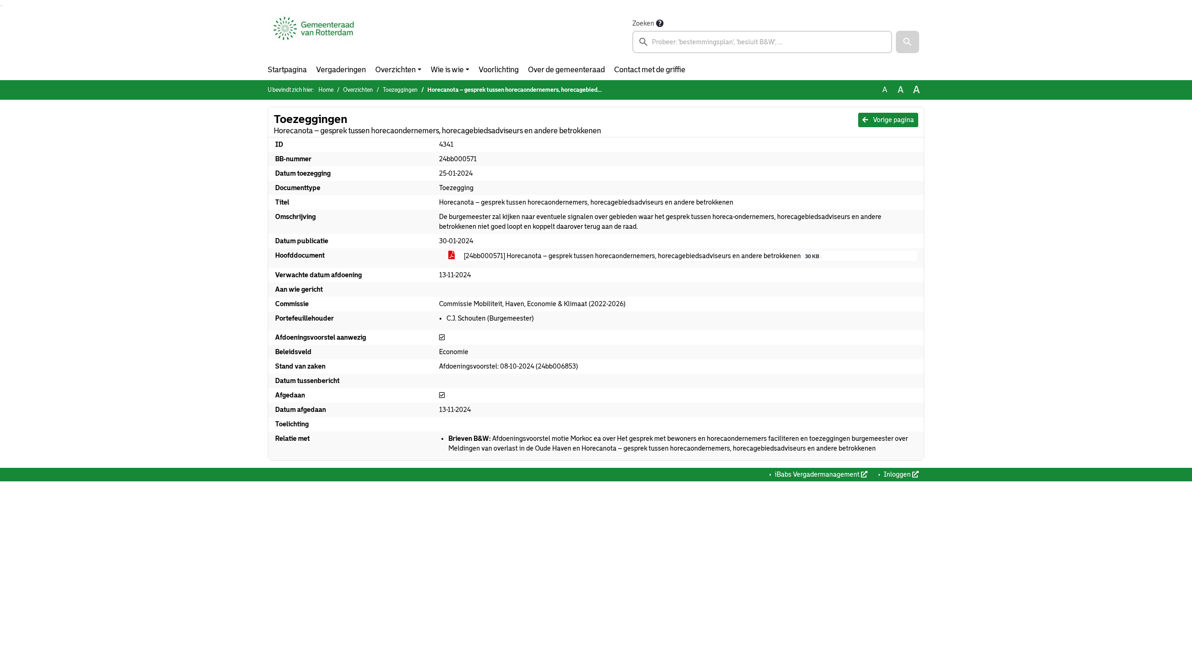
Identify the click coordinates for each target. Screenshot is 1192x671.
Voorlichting (499, 70)
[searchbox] (762, 42)
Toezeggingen (400, 90)
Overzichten (395, 70)
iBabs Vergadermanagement (817, 474)
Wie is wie (447, 70)
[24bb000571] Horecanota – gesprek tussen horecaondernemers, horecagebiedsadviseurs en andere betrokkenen (640, 256)
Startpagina (287, 70)
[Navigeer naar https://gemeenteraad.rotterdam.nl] (313, 35)
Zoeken (643, 23)
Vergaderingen (341, 70)
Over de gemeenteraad (566, 70)
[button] (907, 42)
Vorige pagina (893, 119)
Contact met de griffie (649, 70)
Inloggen (897, 474)
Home (325, 90)
